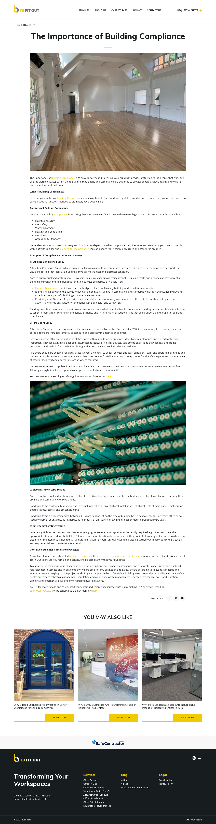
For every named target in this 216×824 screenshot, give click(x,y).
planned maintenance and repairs (122, 556)
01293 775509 (40, 795)
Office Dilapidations (93, 798)
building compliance (80, 556)
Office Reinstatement (94, 802)
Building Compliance (63, 178)
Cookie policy (165, 780)
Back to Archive (26, 25)
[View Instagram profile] (194, 758)
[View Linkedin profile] (199, 758)
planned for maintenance (74, 248)
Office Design (90, 780)
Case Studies (119, 10)
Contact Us (154, 10)
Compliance (61, 214)
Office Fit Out (90, 783)
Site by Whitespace (194, 819)
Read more (59, 717)
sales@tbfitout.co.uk (41, 590)
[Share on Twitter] (176, 598)
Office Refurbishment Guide (135, 787)
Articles (124, 780)
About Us (100, 10)
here (108, 376)
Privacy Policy (166, 783)
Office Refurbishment (94, 787)
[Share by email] (182, 598)
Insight (137, 10)
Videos (124, 783)
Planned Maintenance (47, 288)
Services (84, 10)
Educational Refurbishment (97, 805)
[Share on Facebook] (169, 598)
